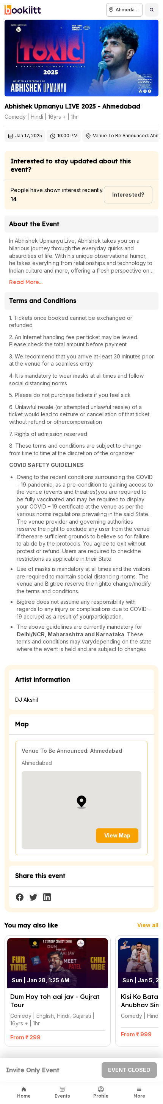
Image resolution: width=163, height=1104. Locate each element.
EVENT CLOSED (129, 1070)
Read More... (25, 282)
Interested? (128, 194)
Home (24, 1096)
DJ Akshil (26, 699)
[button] (81, 802)
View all (147, 925)
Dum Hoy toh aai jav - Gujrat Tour (46, 939)
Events (62, 1096)
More (139, 1096)
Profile (100, 1096)
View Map (117, 835)
